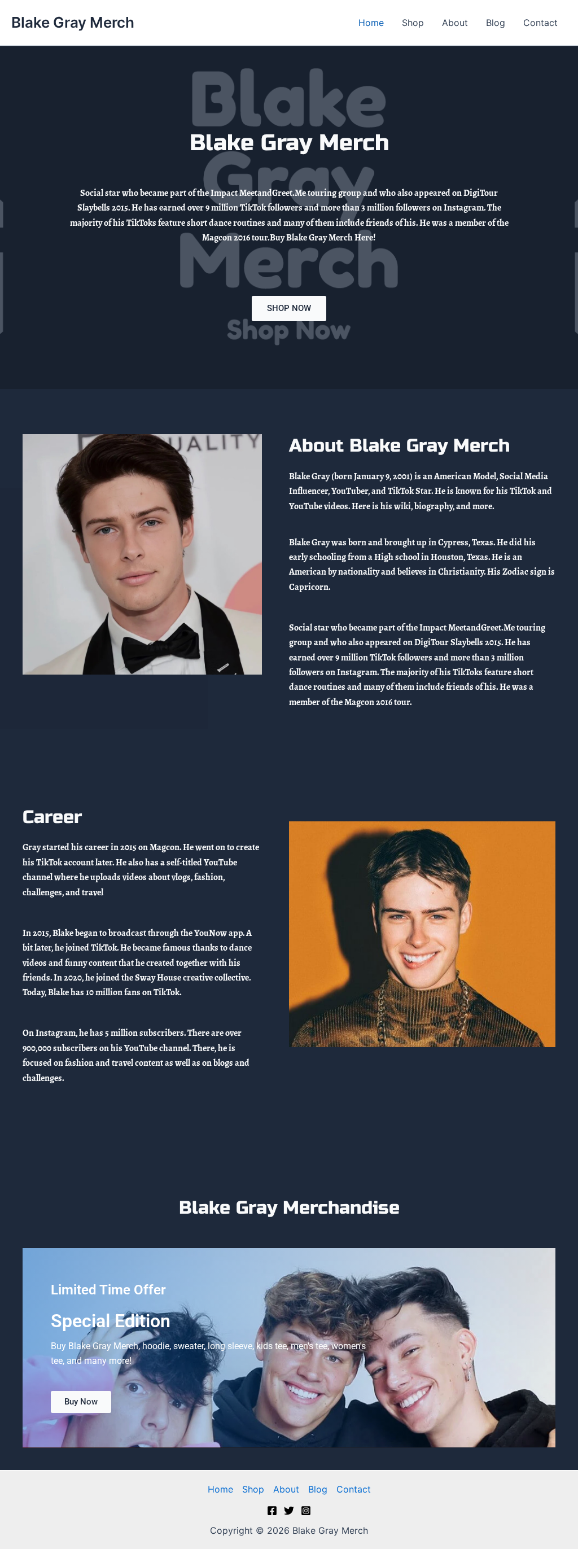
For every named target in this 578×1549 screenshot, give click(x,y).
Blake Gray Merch (72, 22)
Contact (540, 22)
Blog (495, 22)
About (455, 22)
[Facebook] (272, 1511)
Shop (413, 22)
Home (371, 22)
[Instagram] (306, 1511)
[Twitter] (289, 1511)
